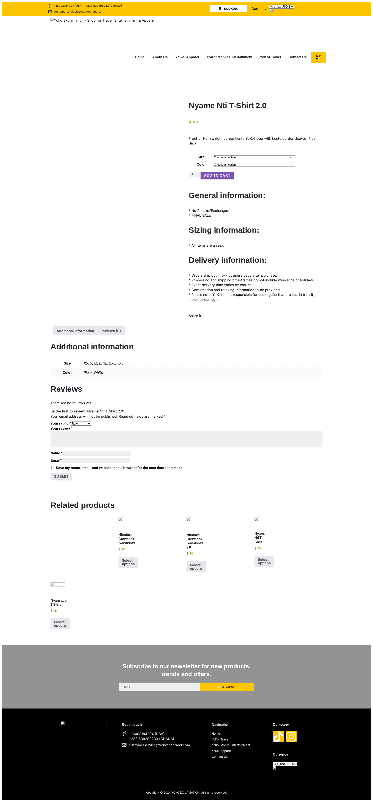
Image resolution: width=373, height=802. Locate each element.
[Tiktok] (278, 736)
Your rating (61, 423)
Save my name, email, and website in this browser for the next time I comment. (119, 468)
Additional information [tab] (75, 331)
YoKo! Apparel (187, 57)
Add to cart (217, 175)
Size (201, 157)
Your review (61, 428)
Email (56, 460)
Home (140, 57)
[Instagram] (291, 736)
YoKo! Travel (270, 57)
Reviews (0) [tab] (110, 331)
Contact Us (297, 57)
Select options (128, 562)
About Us (160, 57)
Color (201, 164)
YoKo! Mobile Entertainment (229, 57)
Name (56, 453)
